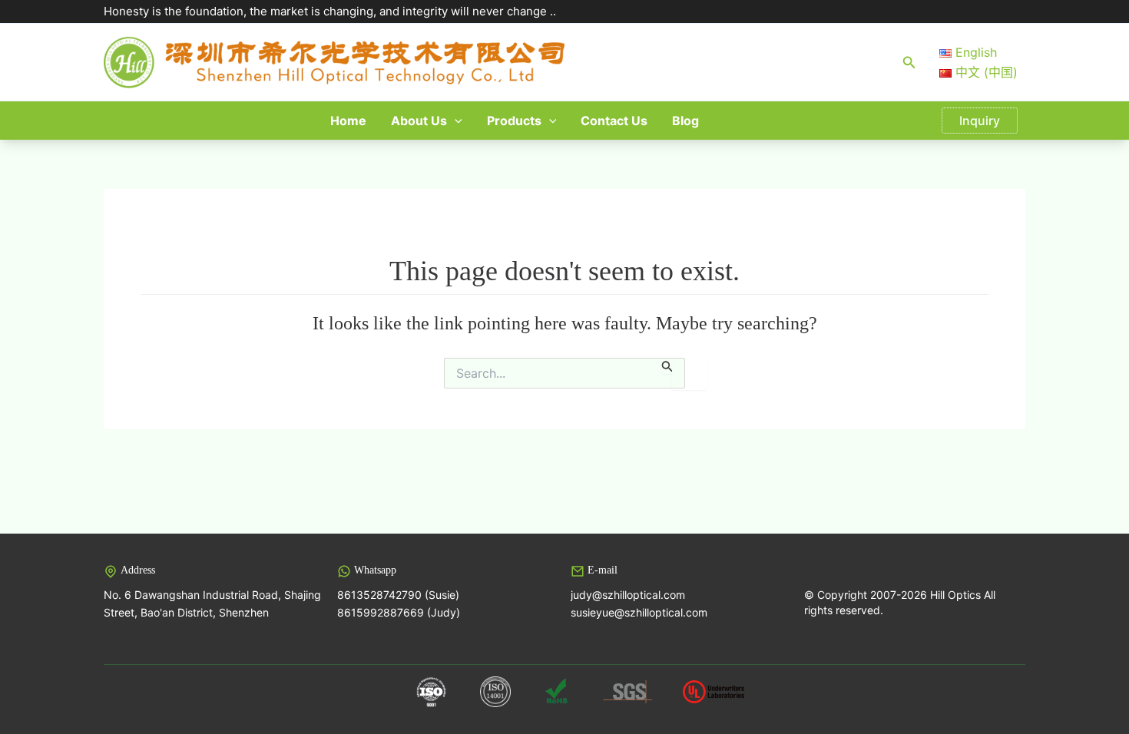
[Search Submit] (667, 366)
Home (348, 120)
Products (514, 120)
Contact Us (614, 120)
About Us (419, 120)
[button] (909, 62)
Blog (685, 120)
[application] (454, 120)
